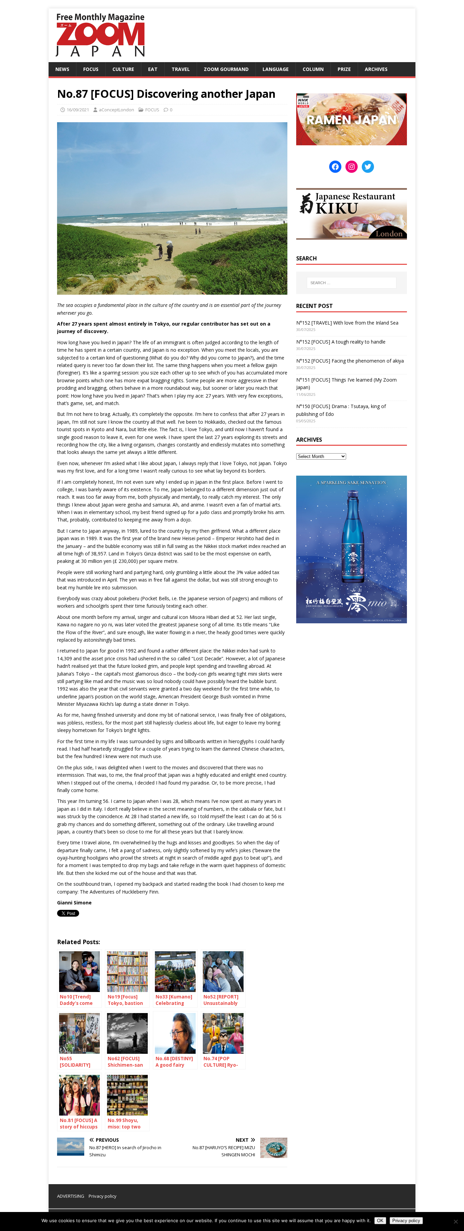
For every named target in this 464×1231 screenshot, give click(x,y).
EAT (153, 69)
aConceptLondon (116, 110)
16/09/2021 (78, 110)
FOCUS (91, 69)
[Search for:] (351, 283)
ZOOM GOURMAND (226, 69)
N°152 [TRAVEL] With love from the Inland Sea (347, 322)
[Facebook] (335, 167)
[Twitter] (368, 167)
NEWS (62, 69)
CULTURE (123, 69)
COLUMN (313, 69)
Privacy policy (103, 1196)
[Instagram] (351, 167)
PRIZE (344, 69)
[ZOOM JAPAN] (99, 58)
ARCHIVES (376, 69)
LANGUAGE (276, 69)
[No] (455, 1221)
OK (380, 1220)
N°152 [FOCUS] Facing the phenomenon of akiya (350, 360)
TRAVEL (181, 69)
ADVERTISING (70, 1196)
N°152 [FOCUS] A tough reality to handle (341, 341)
